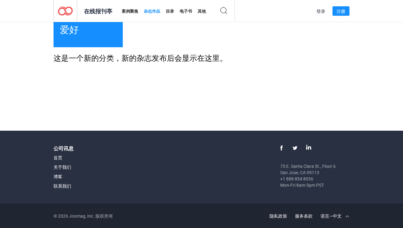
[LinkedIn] (308, 148)
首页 (58, 158)
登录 (320, 11)
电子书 (186, 11)
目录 (170, 11)
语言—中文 (332, 216)
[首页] (65, 11)
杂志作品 (152, 11)
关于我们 (62, 167)
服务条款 (304, 216)
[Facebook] (281, 148)
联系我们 (62, 186)
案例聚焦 (130, 11)
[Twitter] (295, 148)
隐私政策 (278, 216)
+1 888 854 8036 (296, 179)
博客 (58, 177)
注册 (341, 11)
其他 (202, 11)
